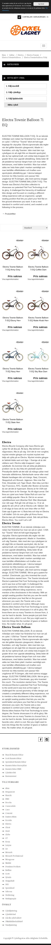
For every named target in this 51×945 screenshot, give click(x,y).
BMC (7, 799)
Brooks (8, 802)
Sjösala (8, 877)
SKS (7, 884)
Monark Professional (14, 856)
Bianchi (8, 795)
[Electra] (19, 240)
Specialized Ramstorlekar (15, 762)
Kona (7, 841)
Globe (7, 834)
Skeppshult (9, 880)
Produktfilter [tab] (10, 214)
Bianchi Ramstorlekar (14, 754)
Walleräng (9, 895)
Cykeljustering (11, 910)
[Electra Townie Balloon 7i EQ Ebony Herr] (12, 304)
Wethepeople (10, 898)
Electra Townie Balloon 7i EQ (35, 57)
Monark (8, 852)
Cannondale (10, 806)
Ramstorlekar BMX (13, 769)
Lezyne (8, 845)
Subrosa (8, 891)
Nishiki (8, 863)
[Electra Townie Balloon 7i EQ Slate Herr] (12, 405)
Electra (21, 55)
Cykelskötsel (10, 914)
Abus (7, 788)
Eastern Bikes (10, 816)
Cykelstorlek (10, 772)
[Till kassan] (19, 17)
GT (6, 838)
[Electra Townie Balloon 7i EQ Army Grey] (12, 253)
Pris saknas (15, 276)
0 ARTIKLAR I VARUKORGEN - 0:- (36, 17)
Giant (7, 831)
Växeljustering (11, 925)
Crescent (8, 813)
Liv (6, 848)
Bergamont (10, 791)
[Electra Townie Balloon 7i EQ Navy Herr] (12, 355)
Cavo (7, 809)
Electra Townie (33, 55)
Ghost (7, 827)
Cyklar (11, 55)
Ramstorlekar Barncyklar (16, 765)
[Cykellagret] (25, 30)
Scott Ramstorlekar (13, 758)
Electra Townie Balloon (11, 57)
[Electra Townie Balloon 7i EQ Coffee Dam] (38, 253)
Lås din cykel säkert (13, 918)
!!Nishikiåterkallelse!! (14, 921)
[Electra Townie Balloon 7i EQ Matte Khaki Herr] (38, 304)
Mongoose (9, 859)
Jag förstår (41, 4)
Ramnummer (10, 776)
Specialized (9, 888)
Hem (4, 55)
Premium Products (12, 866)
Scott (7, 873)
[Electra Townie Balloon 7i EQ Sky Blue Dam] (38, 355)
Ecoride (8, 820)
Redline (8, 870)
